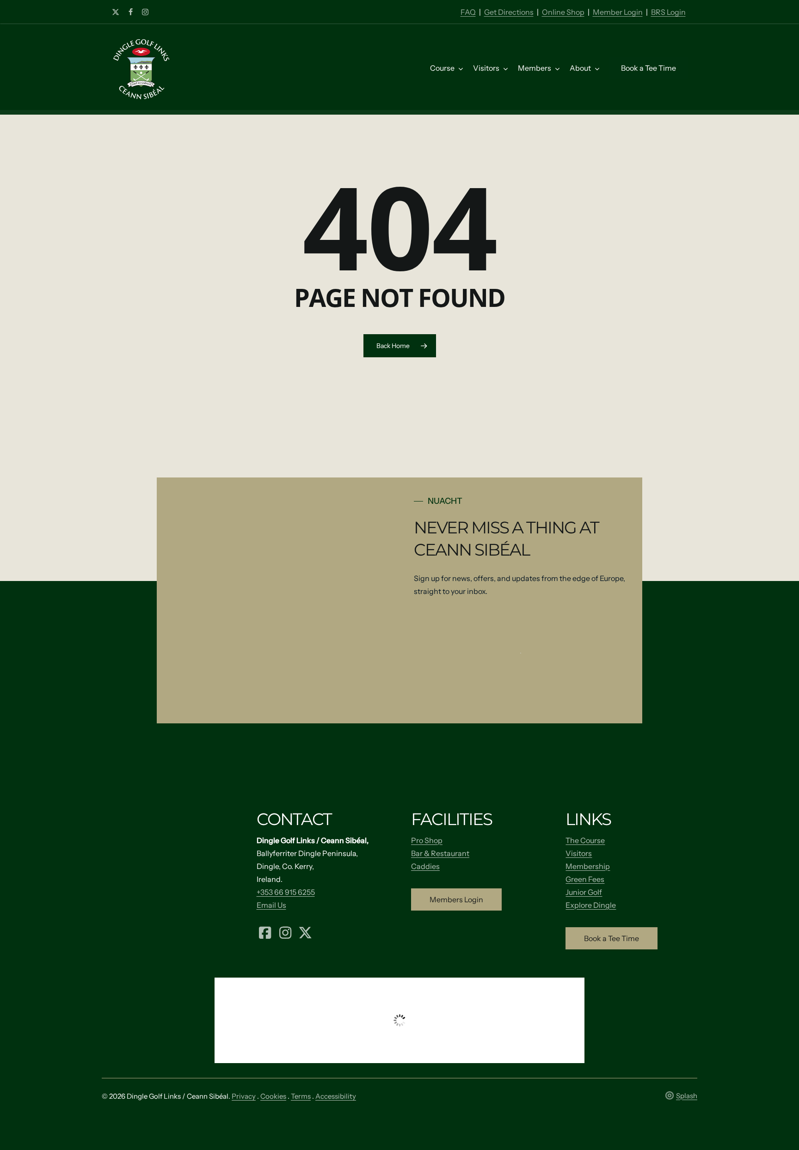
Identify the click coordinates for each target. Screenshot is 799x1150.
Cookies (273, 1096)
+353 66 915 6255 (286, 892)
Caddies (425, 866)
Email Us (271, 905)
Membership (587, 866)
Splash (686, 1095)
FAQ (468, 12)
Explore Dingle (590, 905)
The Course (585, 840)
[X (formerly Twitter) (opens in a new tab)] (305, 931)
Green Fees (584, 879)
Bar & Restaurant (440, 853)
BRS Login (668, 12)
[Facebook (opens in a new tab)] (265, 931)
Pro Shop (427, 840)
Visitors (578, 853)
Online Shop (563, 12)
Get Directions (509, 12)
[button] (456, 899)
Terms (301, 1096)
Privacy (244, 1096)
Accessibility (335, 1096)
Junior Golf (583, 892)
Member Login (618, 12)
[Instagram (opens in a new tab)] (285, 931)
